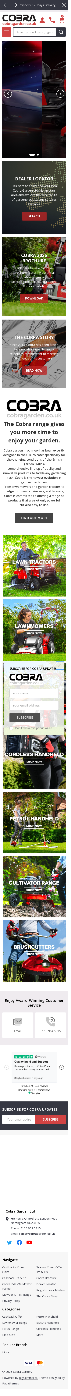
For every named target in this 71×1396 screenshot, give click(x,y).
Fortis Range (10, 1328)
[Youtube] (29, 1242)
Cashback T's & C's (14, 1278)
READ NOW (34, 370)
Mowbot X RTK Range (16, 1294)
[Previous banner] (8, 94)
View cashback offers (34, 118)
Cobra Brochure (46, 1278)
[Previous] (6, 5)
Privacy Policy (11, 1300)
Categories (11, 1309)
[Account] (42, 20)
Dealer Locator (46, 1284)
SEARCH (34, 216)
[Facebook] (19, 1242)
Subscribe (50, 1119)
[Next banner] (60, 94)
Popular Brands (14, 1344)
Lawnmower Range (14, 1322)
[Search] (61, 32)
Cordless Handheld (48, 1328)
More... (6, 1352)
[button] (60, 665)
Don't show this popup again (33, 728)
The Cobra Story (47, 1296)
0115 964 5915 (30, 1228)
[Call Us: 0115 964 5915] (52, 20)
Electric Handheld (47, 1322)
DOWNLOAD (34, 298)
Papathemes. (11, 1383)
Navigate (10, 1259)
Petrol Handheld (47, 1316)
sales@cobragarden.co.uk (37, 1233)
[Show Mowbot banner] (30, 155)
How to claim (34, 130)
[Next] (15, 5)
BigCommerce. (28, 1378)
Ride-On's (8, 1335)
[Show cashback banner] (36, 155)
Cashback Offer (12, 1316)
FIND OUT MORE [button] (34, 518)
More (39, 1335)
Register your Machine (51, 1290)
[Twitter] (9, 1242)
